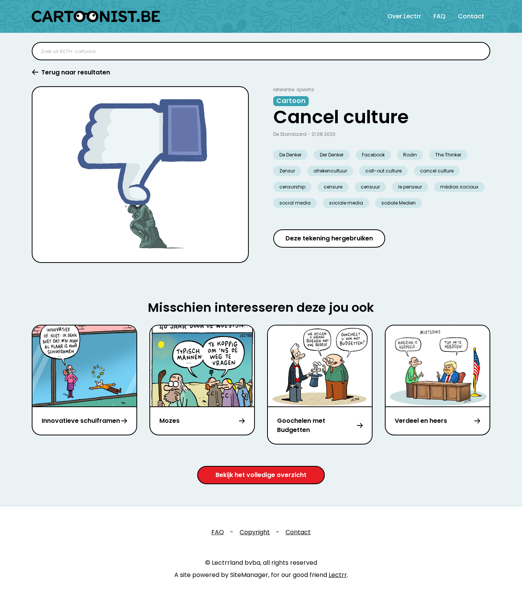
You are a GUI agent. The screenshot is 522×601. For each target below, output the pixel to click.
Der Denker (332, 154)
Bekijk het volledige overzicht (261, 474)
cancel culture (437, 171)
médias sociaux (459, 187)
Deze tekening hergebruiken (329, 238)
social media (295, 203)
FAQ (439, 16)
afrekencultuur (330, 171)
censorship (292, 187)
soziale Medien (398, 203)
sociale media (346, 203)
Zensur (287, 171)
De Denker (290, 154)
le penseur (410, 187)
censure (333, 187)
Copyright (255, 532)
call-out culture (383, 171)
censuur (370, 187)
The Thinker (448, 154)
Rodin (410, 154)
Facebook (373, 154)
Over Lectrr (404, 16)
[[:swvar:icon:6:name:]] (479, 51)
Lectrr (338, 574)
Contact (471, 16)
